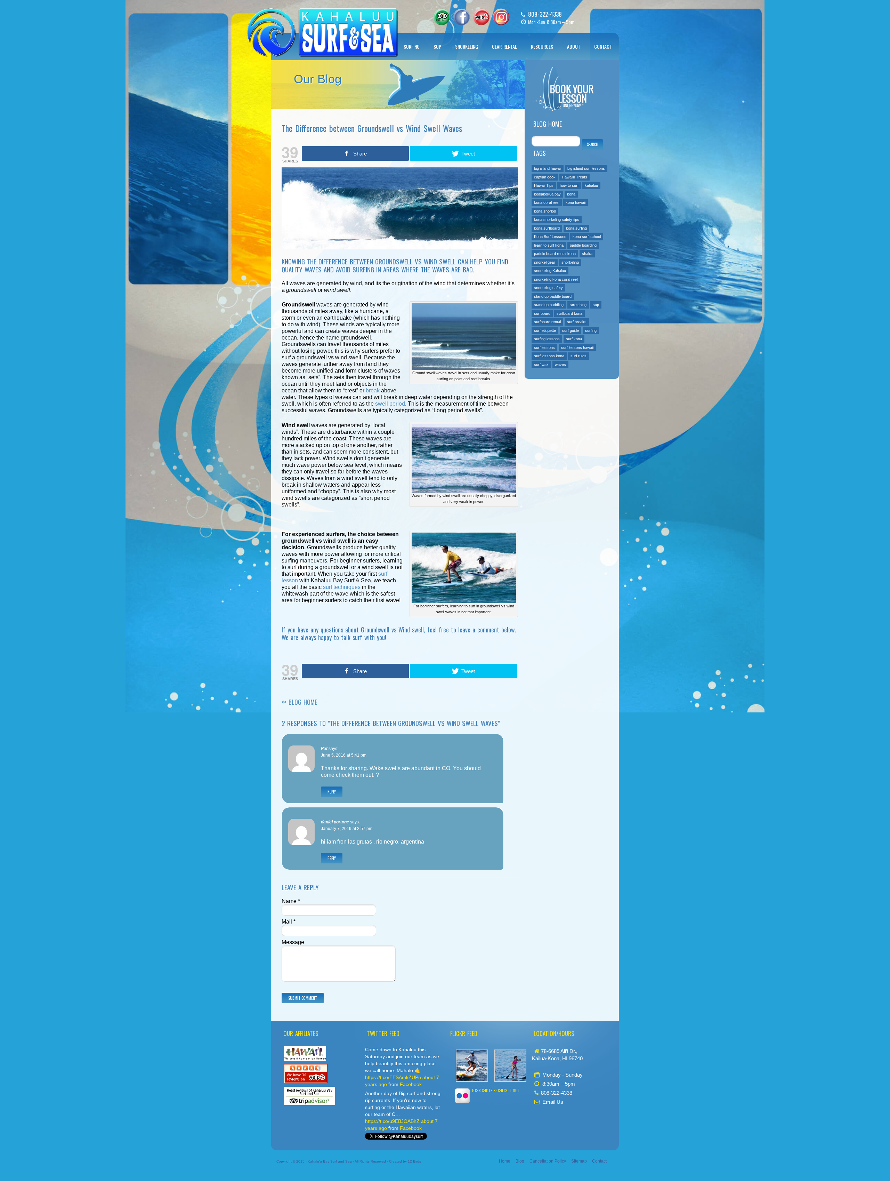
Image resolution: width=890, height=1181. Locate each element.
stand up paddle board (553, 296)
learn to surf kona (549, 245)
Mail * (289, 922)
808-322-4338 (545, 14)
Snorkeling (466, 46)
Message (293, 942)
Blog (520, 1161)
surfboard (542, 313)
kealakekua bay (547, 194)
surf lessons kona (549, 356)
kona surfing (576, 228)
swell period (390, 404)
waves (560, 364)
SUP (437, 46)
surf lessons (544, 347)
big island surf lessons (586, 168)
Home (504, 1161)
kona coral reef (546, 202)
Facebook (411, 1084)
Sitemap (579, 1161)
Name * (291, 901)
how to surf (569, 185)
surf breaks (576, 322)
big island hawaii (547, 168)
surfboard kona (569, 313)
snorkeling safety (548, 288)
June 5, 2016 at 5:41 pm (343, 755)
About (573, 46)
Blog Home (547, 123)
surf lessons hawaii (577, 347)
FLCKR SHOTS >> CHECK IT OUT (496, 1090)
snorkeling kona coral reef (556, 279)
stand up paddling (549, 305)
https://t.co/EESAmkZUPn (393, 1077)
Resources (542, 46)
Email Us (552, 1102)
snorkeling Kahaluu (550, 271)
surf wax (541, 364)
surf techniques (342, 587)
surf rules (578, 356)
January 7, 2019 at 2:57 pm (346, 828)
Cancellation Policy (547, 1161)
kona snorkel (545, 211)
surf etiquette (545, 330)
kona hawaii (575, 202)
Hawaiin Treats (574, 177)
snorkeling (570, 262)
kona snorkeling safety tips (556, 219)
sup (596, 305)
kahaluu (591, 185)
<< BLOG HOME (299, 702)
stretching (578, 305)
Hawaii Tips (543, 185)
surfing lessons (547, 339)
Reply (331, 792)
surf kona (574, 339)
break (373, 390)
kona (571, 194)
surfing (591, 330)
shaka (587, 254)
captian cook (545, 177)
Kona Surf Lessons (550, 236)
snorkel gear (544, 262)
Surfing (412, 46)
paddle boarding (583, 245)
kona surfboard (547, 228)
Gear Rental (504, 46)
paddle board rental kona (555, 254)
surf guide (570, 330)
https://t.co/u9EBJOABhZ (392, 1121)
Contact (603, 46)
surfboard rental (547, 322)
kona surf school (587, 236)
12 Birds (414, 1161)
